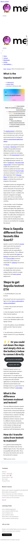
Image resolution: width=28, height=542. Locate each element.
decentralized (15, 155)
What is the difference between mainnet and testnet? (17, 121)
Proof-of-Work (11, 258)
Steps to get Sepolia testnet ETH (17, 111)
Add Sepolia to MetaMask (14, 359)
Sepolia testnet (10, 131)
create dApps (18, 388)
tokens (5, 179)
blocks (7, 265)
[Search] (26, 36)
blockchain (13, 147)
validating (14, 263)
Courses (5, 58)
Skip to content (5, 1)
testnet (22, 244)
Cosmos (7, 147)
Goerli (18, 254)
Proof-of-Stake (20, 171)
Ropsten (5, 256)
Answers (9, 69)
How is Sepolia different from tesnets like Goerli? (21, 108)
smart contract (17, 274)
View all (4, 500)
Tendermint (11, 163)
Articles (5, 62)
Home (5, 56)
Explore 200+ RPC (14, 365)
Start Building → (7, 64)
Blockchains (6, 60)
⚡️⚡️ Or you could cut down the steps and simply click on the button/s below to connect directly (17, 116)
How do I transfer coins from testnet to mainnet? (17, 125)
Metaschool (10, 82)
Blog (12, 84)
